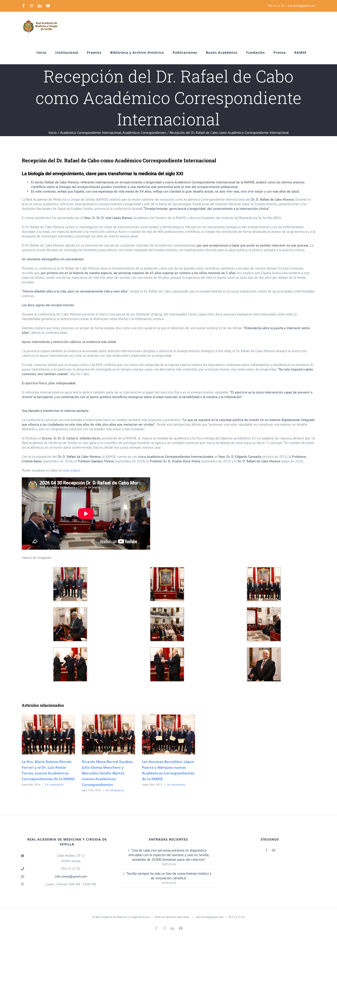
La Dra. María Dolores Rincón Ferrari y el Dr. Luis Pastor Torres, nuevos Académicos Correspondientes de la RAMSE (41, 734)
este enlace (71, 470)
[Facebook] (266, 850)
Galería (55, 734)
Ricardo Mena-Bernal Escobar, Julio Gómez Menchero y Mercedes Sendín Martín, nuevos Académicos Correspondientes (102, 734)
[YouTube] (273, 850)
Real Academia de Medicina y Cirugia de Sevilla (122, 917)
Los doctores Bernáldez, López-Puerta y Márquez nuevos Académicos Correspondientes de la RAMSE (162, 734)
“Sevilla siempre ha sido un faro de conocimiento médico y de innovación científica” (168, 875)
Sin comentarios (54, 784)
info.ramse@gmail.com (301, 5)
